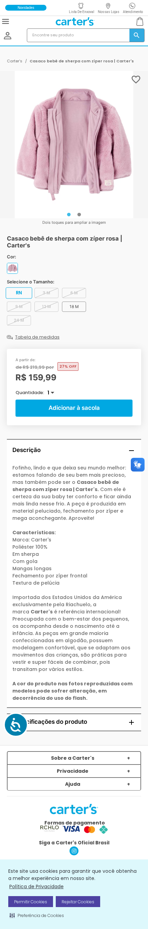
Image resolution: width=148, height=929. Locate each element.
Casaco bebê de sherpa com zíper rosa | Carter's (82, 61)
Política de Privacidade (36, 886)
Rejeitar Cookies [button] (78, 902)
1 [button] (48, 392)
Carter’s (14, 61)
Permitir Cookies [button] (30, 902)
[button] (36, 915)
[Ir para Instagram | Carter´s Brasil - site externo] (74, 853)
